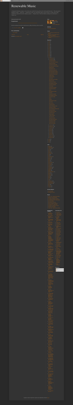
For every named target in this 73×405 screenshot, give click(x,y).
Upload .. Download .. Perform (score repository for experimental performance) (58, 260)
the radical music (50, 183)
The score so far (51, 103)
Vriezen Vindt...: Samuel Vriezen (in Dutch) (54, 207)
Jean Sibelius (58, 235)
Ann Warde (57, 216)
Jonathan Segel (58, 239)
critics (49, 149)
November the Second (52, 121)
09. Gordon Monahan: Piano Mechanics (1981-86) (50, 243)
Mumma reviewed (51, 80)
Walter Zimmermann (58, 264)
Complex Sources (51, 75)
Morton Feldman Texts (58, 247)
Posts (57, 269)
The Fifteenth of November (52, 91)
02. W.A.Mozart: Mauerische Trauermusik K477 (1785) (50, 216)
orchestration (50, 168)
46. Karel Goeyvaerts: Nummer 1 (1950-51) (50, 368)
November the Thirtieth (52, 60)
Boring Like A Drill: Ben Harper (52, 197)
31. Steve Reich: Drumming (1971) (50, 322)
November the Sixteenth (52, 88)
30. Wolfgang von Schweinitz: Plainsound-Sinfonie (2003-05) (50, 319)
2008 (49, 55)
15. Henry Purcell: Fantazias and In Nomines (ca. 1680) (51, 262)
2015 (49, 45)
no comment (49, 164)
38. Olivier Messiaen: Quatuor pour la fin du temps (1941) (50, 341)
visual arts (49, 186)
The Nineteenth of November (53, 83)
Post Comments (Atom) (18, 36)
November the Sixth (51, 112)
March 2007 (51, 134)
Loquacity (50, 99)
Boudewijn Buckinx (57, 218)
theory (49, 184)
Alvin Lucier (58, 212)
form (49, 155)
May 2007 (50, 131)
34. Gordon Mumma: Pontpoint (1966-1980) (50, 329)
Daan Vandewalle (58, 228)
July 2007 (50, 129)
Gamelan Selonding (51, 76)
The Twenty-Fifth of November (53, 71)
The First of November (52, 123)
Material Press (58, 245)
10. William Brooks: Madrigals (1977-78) (50, 247)
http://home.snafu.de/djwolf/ (52, 28)
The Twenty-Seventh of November (53, 66)
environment (50, 153)
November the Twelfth (52, 96)
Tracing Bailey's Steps (52, 68)
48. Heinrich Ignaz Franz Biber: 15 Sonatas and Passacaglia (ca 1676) (50, 375)
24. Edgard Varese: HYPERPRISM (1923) (50, 299)
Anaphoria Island (58, 213)
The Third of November (52, 120)
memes (49, 160)
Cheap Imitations (50, 147)
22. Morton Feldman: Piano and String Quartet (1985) (51, 290)
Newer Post (13, 34)
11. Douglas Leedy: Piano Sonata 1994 (50, 249)
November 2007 (51, 59)
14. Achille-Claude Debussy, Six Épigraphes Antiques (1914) (50, 258)
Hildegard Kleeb (58, 234)
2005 (49, 140)
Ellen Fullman (58, 229)
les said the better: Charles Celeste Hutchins (54, 199)
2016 (49, 44)
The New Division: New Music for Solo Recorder (53, 33)
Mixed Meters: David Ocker (52, 202)
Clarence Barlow (58, 224)
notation (49, 165)
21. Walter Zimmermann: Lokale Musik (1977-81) (50, 287)
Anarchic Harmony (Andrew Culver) (58, 215)
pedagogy (49, 170)
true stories (49, 185)
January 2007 (51, 137)
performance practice (51, 171)
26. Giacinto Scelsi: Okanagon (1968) (50, 306)
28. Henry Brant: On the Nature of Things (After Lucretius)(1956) (50, 311)
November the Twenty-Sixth (53, 70)
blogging (49, 146)
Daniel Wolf (55, 20)
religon (49, 176)
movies (49, 161)
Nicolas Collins (58, 249)
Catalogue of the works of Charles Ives (58, 220)
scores (49, 178)
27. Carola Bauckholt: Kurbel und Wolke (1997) (50, 308)
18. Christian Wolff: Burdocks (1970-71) (50, 272)
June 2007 (50, 130)
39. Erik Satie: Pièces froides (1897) (50, 344)
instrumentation (50, 156)
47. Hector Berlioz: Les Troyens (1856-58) (50, 372)
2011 (49, 51)
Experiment (50, 92)
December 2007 (51, 58)
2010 (49, 52)
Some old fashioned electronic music (54, 108)
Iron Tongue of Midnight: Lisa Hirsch (53, 198)
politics (49, 172)
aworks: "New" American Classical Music (54, 196)
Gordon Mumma (58, 232)
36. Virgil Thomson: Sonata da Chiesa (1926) (50, 335)
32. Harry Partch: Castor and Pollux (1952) (50, 324)
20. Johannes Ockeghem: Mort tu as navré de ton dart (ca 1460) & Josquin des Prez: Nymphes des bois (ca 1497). (50, 282)
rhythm (49, 177)
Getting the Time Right (52, 63)
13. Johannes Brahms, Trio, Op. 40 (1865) (50, 255)
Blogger (48, 397)
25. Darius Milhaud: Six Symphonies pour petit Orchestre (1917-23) (50, 303)
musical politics (50, 162)
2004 (49, 141)
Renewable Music (23, 6)
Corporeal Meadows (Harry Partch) (58, 226)
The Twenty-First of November (53, 79)
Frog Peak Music (58, 230)
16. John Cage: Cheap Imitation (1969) (50, 264)
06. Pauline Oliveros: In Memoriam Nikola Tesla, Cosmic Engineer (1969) (50, 228)
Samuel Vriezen (58, 256)
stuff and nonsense (50, 182)
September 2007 (51, 126)
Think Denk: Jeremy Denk (51, 206)
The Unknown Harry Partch (53, 119)
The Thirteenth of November (53, 95)
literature (49, 158)
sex (48, 179)
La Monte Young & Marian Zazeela (59, 242)
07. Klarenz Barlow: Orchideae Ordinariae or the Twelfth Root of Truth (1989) (50, 233)
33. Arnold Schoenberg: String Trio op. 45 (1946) (50, 327)
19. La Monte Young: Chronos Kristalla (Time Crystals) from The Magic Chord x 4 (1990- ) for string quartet (50, 276)
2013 (49, 48)
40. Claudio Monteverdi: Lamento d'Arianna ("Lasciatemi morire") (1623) (50, 348)
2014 (49, 47)
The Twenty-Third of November (53, 72)
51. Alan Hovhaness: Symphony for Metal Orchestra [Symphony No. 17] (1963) (50, 387)
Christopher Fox (58, 223)
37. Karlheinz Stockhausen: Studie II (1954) (50, 338)
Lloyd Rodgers (58, 244)
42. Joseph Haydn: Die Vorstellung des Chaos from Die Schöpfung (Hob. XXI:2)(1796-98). (51, 355)
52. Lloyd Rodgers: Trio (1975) (50, 391)
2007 (49, 56)
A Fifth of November (52, 115)
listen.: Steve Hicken (51, 200)
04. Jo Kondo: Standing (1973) (50, 222)
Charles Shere (58, 222)
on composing (50, 167)
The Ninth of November (52, 107)
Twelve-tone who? (51, 116)
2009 (49, 54)
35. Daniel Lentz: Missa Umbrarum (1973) (50, 332)
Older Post (42, 34)
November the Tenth (52, 104)
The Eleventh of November (52, 100)
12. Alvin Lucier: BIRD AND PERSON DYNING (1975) (50, 252)
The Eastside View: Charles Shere (52, 204)
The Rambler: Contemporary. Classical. (53, 205)
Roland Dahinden (58, 255)
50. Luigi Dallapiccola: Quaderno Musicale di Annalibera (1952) (50, 383)
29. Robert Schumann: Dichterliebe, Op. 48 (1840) (50, 315)
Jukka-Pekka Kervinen (58, 240)
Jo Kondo (57, 236)
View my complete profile (56, 24)
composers (49, 148)
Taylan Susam (58, 257)
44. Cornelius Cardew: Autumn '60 (50, 361)
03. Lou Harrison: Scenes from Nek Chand (50, 220)
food (48, 154)
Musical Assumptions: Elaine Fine (52, 203)
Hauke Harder (58, 233)
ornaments (49, 169)
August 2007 (51, 127)
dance (49, 150)
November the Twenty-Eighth (53, 64)
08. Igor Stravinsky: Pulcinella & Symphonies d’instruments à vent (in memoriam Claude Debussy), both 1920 (50, 238)
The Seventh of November (52, 111)
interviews (49, 157)
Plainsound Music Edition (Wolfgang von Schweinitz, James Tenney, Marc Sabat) (58, 252)
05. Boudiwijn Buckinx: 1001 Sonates (50, 225)
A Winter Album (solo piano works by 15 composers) (54, 37)
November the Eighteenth (52, 84)
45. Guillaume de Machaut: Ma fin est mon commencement (50, 365)
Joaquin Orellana (58, 237)
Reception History (51, 67)
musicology (49, 163)
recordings (49, 175)
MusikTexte (57, 248)
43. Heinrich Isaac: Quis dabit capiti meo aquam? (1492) (51, 359)
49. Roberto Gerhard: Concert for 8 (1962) (50, 379)
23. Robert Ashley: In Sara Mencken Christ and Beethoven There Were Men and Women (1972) (50, 295)
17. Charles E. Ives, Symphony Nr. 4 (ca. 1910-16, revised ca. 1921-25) (50, 268)
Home (28, 34)
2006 (49, 139)
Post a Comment (15, 32)
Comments (58, 270)
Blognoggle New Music (51, 192)
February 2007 (51, 136)
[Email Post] (22, 27)
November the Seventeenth (52, 87)
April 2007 (50, 133)
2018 (49, 41)
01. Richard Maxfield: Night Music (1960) (50, 213)
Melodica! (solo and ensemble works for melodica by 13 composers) (53, 35)
